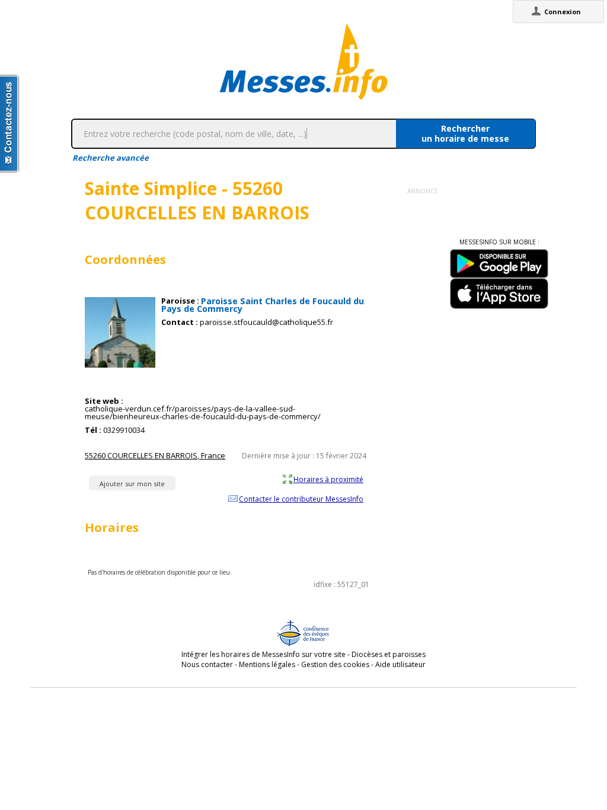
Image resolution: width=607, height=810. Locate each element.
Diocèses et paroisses (389, 654)
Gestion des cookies (335, 664)
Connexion (562, 11)
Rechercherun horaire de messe (465, 133)
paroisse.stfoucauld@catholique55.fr (266, 322)
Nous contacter (207, 664)
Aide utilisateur (400, 664)
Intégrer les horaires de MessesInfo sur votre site (263, 654)
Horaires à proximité (328, 479)
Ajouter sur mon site (132, 483)
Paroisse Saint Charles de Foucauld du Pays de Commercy (262, 304)
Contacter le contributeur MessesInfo (301, 498)
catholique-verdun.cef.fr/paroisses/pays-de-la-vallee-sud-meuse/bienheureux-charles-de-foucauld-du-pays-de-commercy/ (203, 412)
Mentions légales (267, 664)
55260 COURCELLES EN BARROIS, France (155, 455)
